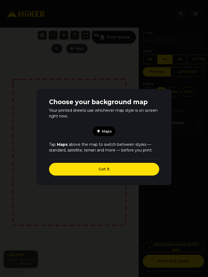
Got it (104, 169)
